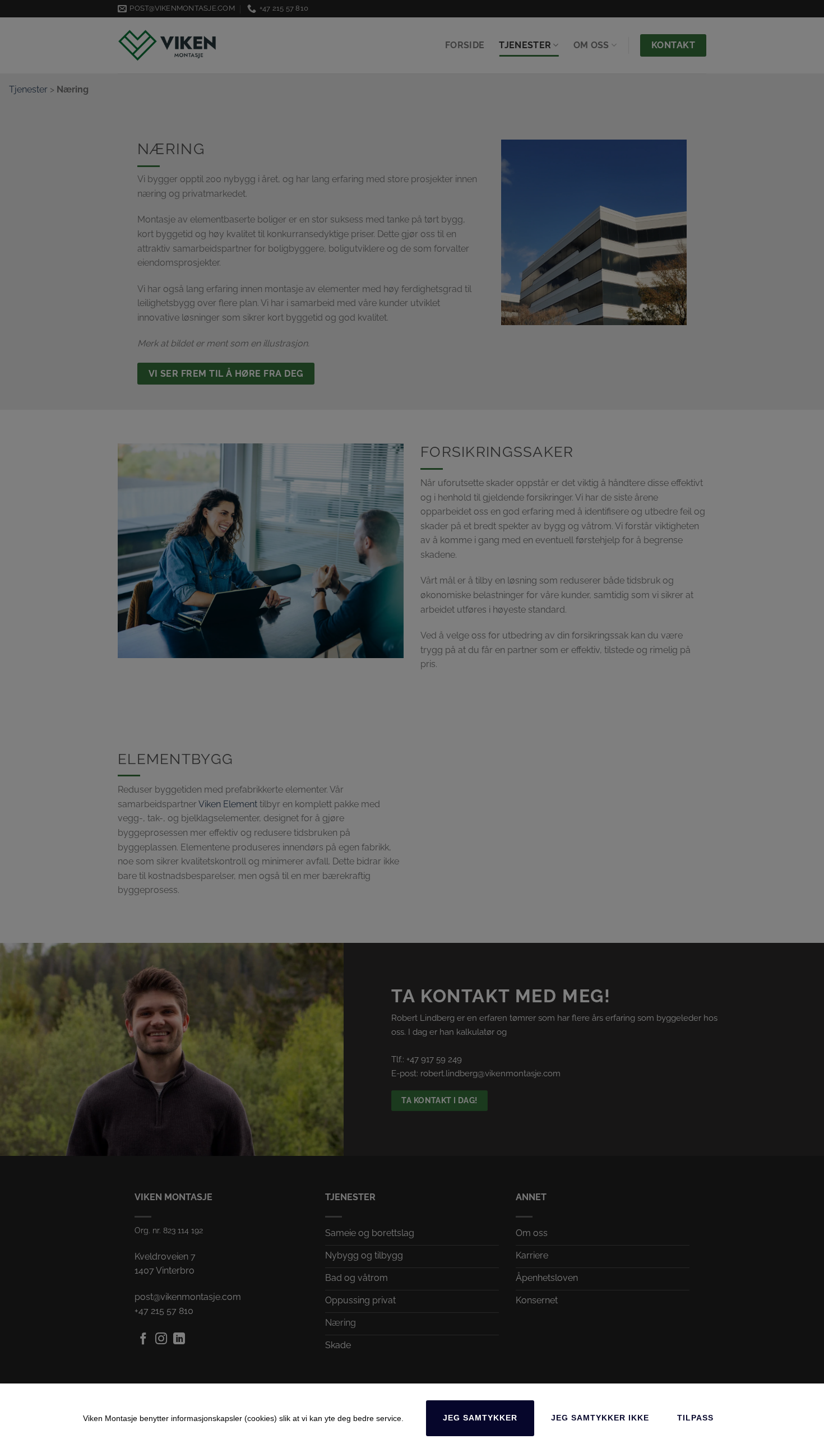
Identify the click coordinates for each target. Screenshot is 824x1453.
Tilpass (695, 1417)
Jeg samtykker (480, 1417)
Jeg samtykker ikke (600, 1417)
